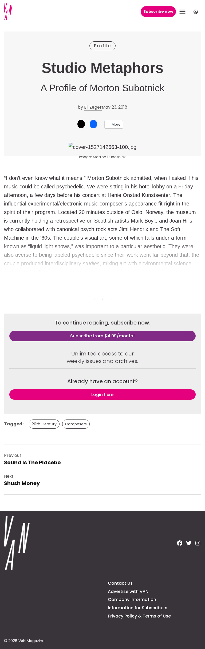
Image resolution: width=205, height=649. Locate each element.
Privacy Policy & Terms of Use (139, 616)
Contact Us (120, 583)
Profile (102, 46)
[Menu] (183, 11)
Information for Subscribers (137, 608)
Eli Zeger (93, 107)
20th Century (44, 424)
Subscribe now (158, 11)
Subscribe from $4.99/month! (102, 336)
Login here (102, 394)
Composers (76, 424)
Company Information (132, 599)
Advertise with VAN (128, 591)
